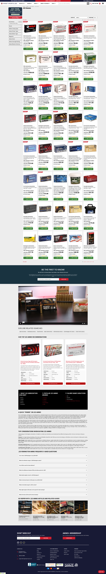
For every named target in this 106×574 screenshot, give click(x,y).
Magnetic (11, 36)
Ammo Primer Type (13, 31)
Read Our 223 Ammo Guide (15, 17)
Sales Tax (52, 559)
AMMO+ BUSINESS (45, 3)
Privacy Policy (39, 557)
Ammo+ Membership (54, 550)
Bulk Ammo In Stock (88, 0)
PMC (44, 404)
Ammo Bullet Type (13, 33)
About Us (39, 554)
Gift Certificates (53, 557)
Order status (66, 550)
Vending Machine (53, 552)
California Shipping (78, 557)
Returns (65, 552)
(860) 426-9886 (95, 3)
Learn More (69, 538)
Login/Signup (99, 3)
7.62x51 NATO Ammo (80, 331)
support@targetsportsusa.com (25, 558)
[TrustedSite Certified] (59, 564)
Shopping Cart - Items (102, 3)
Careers (38, 559)
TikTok (24, 543)
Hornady (45, 397)
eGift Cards (66, 554)
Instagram (18, 543)
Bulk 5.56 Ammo (23, 331)
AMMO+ (36, 3)
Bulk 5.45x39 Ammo (48, 331)
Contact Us (39, 552)
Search (88, 3)
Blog (38, 550)
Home (24, 6)
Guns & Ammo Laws (78, 552)
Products (21, 3)
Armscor (45, 401)
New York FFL (77, 556)
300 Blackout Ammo (31, 331)
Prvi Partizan (45, 402)
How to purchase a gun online (80, 550)
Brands (29, 3)
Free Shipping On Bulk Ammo (17, 0)
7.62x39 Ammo (40, 331)
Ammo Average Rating (14, 41)
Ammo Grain (12, 39)
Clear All (20, 21)
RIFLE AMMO (32, 6)
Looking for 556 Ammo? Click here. (73, 400)
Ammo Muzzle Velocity (14, 44)
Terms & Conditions (41, 556)
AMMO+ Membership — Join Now (53, 0)
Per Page (91, 17)
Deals (53, 3)
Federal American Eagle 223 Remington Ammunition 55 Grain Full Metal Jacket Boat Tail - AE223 (29, 362)
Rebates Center (53, 554)
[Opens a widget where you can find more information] (101, 571)
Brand (10, 26)
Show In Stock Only (13, 23)
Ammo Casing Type (13, 28)
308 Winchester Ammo (58, 331)
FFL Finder (76, 554)
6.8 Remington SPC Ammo (69, 331)
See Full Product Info (30, 383)
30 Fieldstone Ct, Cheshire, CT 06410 (22, 552)
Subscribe (63, 279)
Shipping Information (54, 556)
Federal (44, 399)
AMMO (27, 6)
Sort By (73, 17)
